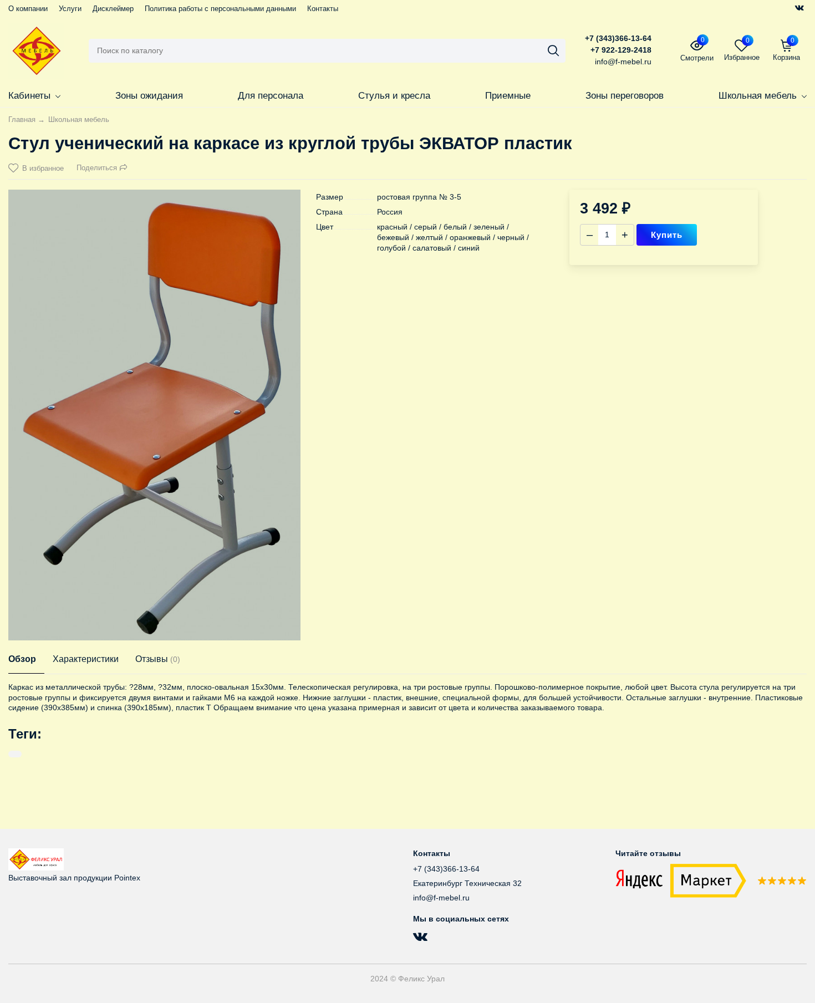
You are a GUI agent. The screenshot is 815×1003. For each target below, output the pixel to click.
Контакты (322, 8)
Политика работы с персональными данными (220, 8)
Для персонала (270, 95)
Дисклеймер (113, 8)
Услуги (70, 8)
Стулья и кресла (394, 95)
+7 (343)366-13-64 (618, 38)
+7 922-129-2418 (620, 49)
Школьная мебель (758, 95)
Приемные (508, 95)
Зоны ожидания (149, 95)
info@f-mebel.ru (441, 897)
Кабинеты (29, 95)
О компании (28, 8)
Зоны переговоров (624, 95)
